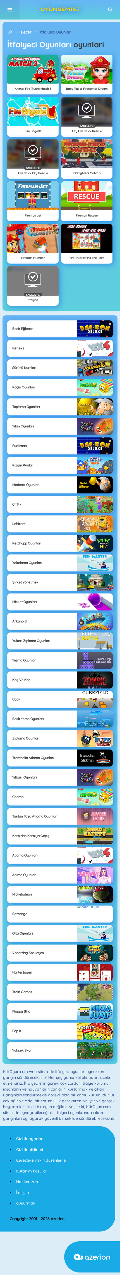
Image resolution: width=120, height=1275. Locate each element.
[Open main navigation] (10, 10)
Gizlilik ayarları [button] (30, 1138)
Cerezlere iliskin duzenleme (41, 1160)
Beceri (26, 32)
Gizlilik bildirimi (29, 1149)
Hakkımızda (27, 1181)
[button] (110, 10)
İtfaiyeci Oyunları (55, 32)
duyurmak (25, 1203)
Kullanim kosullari (32, 1171)
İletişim (22, 1192)
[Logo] (60, 10)
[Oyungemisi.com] (10, 32)
